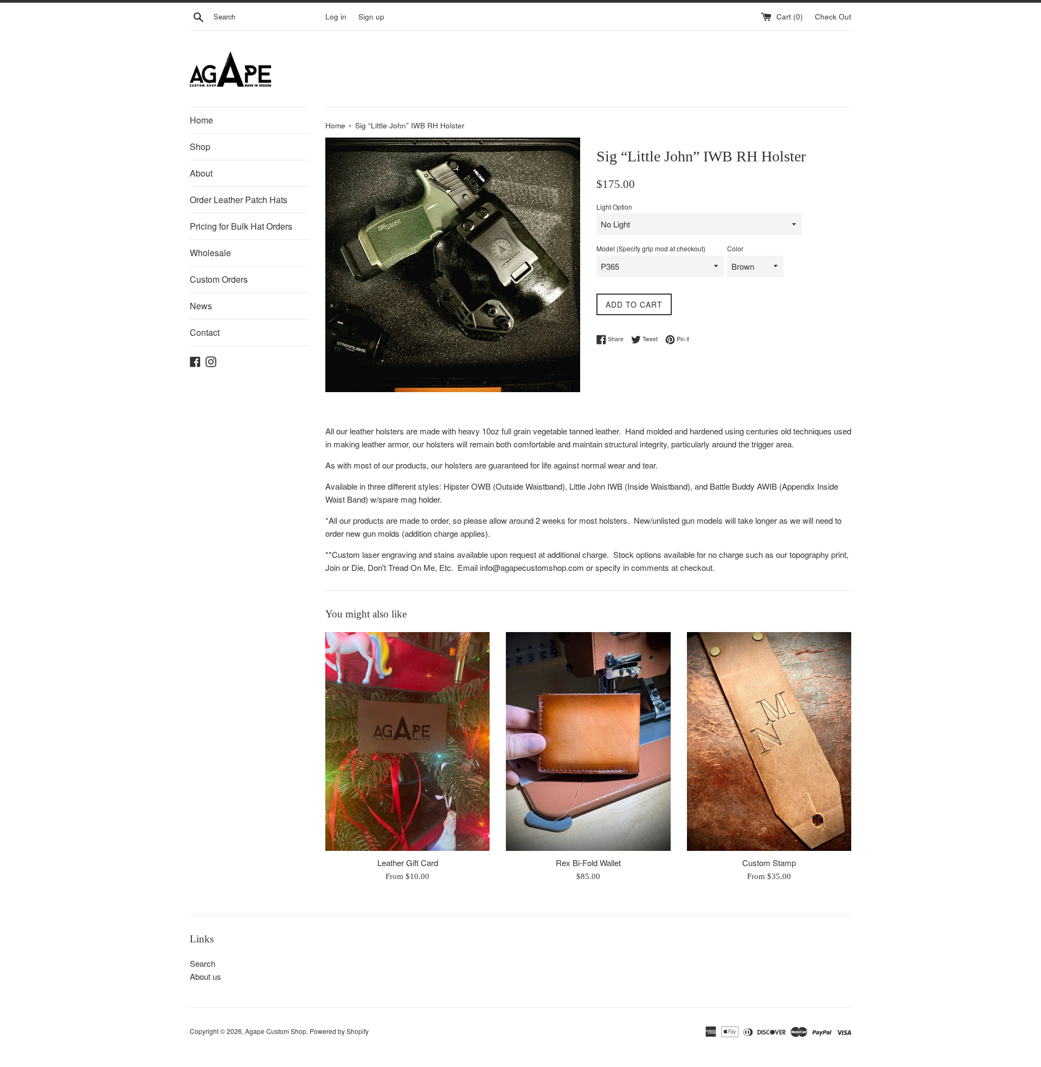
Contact (205, 332)
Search (202, 963)
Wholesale (210, 252)
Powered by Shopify (339, 1031)
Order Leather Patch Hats (238, 199)
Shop (200, 146)
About (201, 173)
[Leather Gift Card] (407, 741)
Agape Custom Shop (275, 1031)
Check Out (833, 16)
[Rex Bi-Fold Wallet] (588, 741)
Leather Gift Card (407, 862)
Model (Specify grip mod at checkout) (650, 248)
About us (205, 976)
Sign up (371, 16)
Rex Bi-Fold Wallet (588, 862)
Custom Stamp (769, 862)
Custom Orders (219, 279)
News (201, 306)
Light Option (614, 206)
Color (735, 248)
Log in (335, 16)
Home (201, 120)
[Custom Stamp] (769, 741)
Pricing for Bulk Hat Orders (241, 226)
